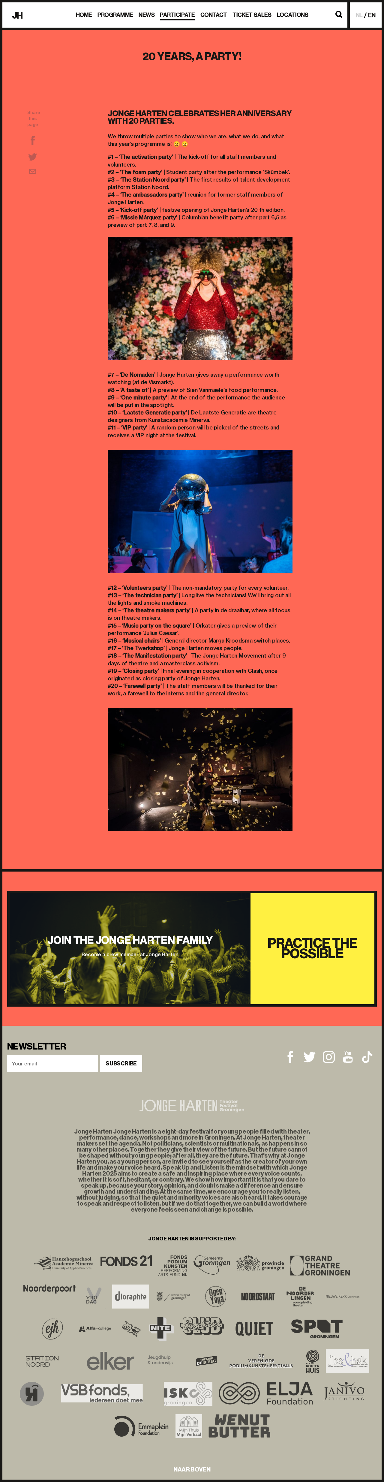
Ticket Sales (252, 14)
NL (359, 15)
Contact (213, 14)
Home (84, 14)
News (147, 14)
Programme (115, 14)
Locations (292, 14)
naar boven (192, 1469)
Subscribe (121, 1063)
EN (372, 15)
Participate (177, 14)
